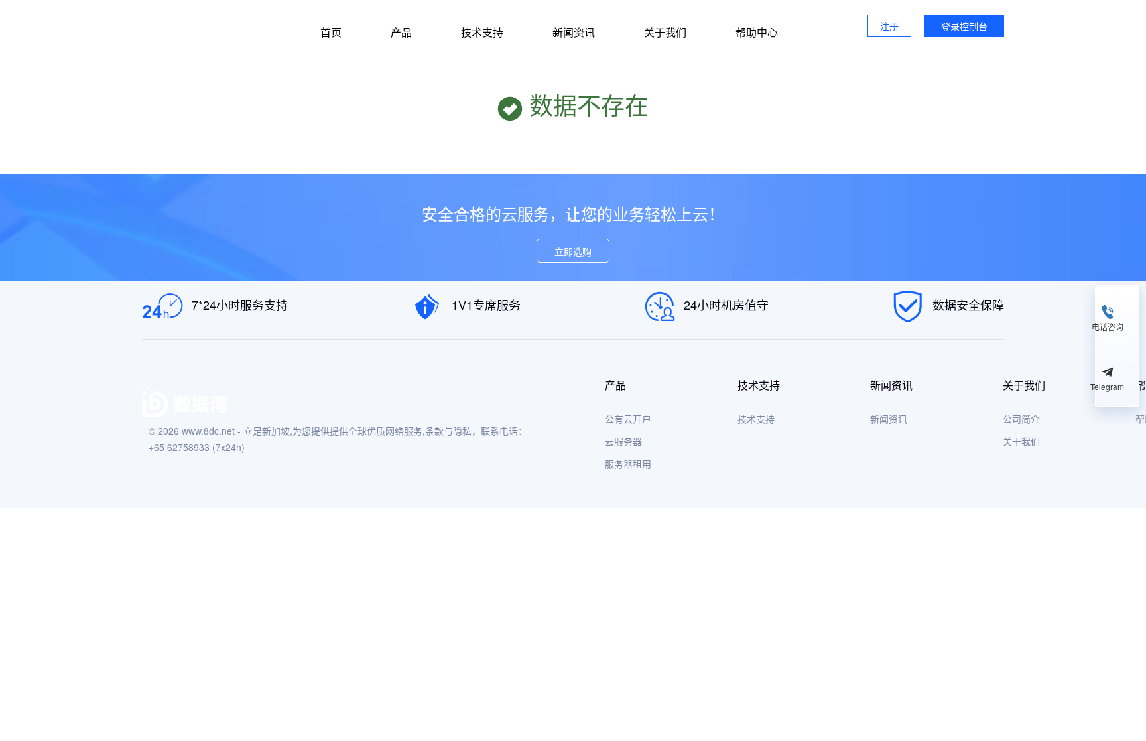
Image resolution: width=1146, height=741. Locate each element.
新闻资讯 (573, 32)
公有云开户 (628, 418)
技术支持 (482, 32)
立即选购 (573, 251)
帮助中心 (756, 32)
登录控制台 (964, 26)
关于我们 (665, 32)
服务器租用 (628, 463)
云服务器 (623, 441)
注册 (889, 26)
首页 (331, 32)
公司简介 (1021, 418)
